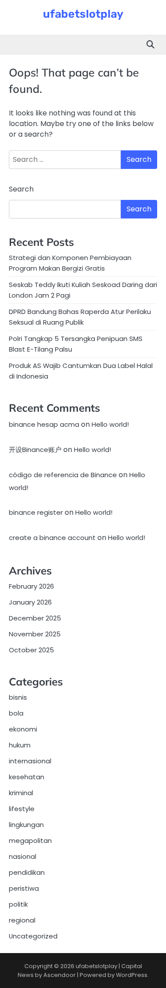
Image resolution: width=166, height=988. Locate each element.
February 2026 (31, 586)
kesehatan (26, 776)
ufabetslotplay (83, 14)
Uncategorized (33, 936)
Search (21, 189)
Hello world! (110, 424)
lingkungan (26, 824)
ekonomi (23, 729)
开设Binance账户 (35, 449)
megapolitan (30, 840)
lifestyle (22, 808)
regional (22, 920)
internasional (30, 761)
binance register (36, 512)
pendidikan (27, 872)
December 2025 (35, 618)
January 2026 (30, 602)
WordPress (131, 975)
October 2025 (31, 650)
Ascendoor (59, 975)
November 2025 (35, 634)
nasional (22, 856)
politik (18, 904)
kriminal (21, 792)
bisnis (18, 697)
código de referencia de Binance (63, 474)
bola (16, 713)
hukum (20, 745)
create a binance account (52, 537)
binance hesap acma (44, 424)
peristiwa (24, 888)
